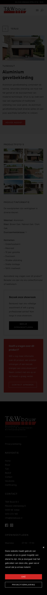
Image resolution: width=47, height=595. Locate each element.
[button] (43, 547)
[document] (23, 297)
